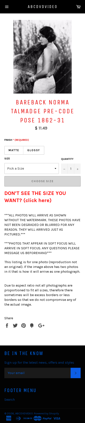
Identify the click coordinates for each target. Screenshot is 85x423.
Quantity (67, 158)
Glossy (33, 150)
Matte (13, 150)
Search (9, 399)
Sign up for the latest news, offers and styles (39, 362)
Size (7, 158)
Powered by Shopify (46, 413)
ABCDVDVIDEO (43, 6)
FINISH (16, 139)
